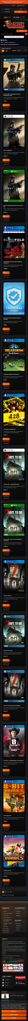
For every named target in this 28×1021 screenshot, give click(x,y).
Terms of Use (6, 915)
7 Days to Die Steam (8, 650)
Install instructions (6, 917)
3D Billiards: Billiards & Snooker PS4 (11, 374)
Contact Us (18, 911)
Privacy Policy (22, 1008)
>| (10, 892)
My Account (18, 923)
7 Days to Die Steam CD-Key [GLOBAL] (12, 705)
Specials (17, 930)
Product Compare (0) (6, 48)
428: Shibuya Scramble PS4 (9, 429)
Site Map (17, 913)
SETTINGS (14, 1018)
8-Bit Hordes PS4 (7, 870)
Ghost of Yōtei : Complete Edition (17, 995)
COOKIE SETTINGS (5, 930)
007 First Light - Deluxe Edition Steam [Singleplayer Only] (12, 94)
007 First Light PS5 (8, 150)
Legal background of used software (7, 920)
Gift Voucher (5, 926)
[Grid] (3, 51)
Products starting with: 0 (10, 42)
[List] (6, 51)
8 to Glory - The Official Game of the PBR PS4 (13, 760)
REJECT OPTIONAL (14, 1014)
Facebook (7, 979)
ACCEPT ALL (14, 1011)
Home (2, 42)
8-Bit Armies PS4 (7, 815)
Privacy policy (6, 928)
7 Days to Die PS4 (7, 595)
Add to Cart (6, 105)
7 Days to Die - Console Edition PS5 (11, 484)
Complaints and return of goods (7, 924)
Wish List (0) (7, 11)
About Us (5, 911)
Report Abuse (6, 932)
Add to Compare (6, 107)
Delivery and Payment (7, 913)
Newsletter (18, 915)
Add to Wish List (6, 109)
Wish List (17, 927)
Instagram (7, 982)
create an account (20, 5)
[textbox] (6, 34)
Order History (18, 925)
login (13, 5)
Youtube (6, 985)
